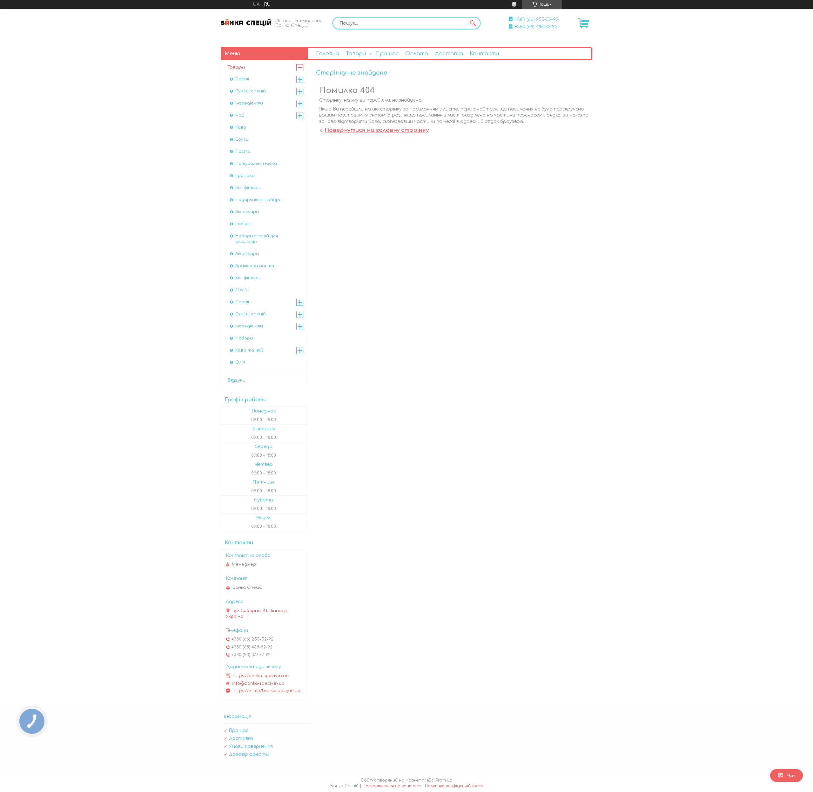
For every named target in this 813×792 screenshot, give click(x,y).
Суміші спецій (250, 91)
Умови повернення (251, 746)
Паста (243, 151)
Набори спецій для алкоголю (256, 239)
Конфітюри (248, 187)
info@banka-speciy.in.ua (258, 683)
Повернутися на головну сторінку (377, 130)
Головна (327, 54)
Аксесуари (247, 212)
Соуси (242, 139)
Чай (239, 115)
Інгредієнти (249, 103)
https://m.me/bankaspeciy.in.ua (266, 690)
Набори (244, 338)
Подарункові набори (258, 200)
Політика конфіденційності (454, 786)
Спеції (242, 79)
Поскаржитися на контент (392, 786)
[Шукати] (473, 23)
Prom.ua (444, 780)
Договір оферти (249, 754)
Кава (240, 127)
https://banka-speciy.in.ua (260, 676)
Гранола (245, 175)
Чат (791, 775)
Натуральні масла (256, 163)
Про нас (387, 54)
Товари (356, 54)
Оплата (416, 54)
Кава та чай (249, 350)
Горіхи (242, 224)
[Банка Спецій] (246, 22)
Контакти (484, 54)
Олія (240, 362)
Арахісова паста (254, 266)
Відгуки (236, 380)
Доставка (449, 54)
